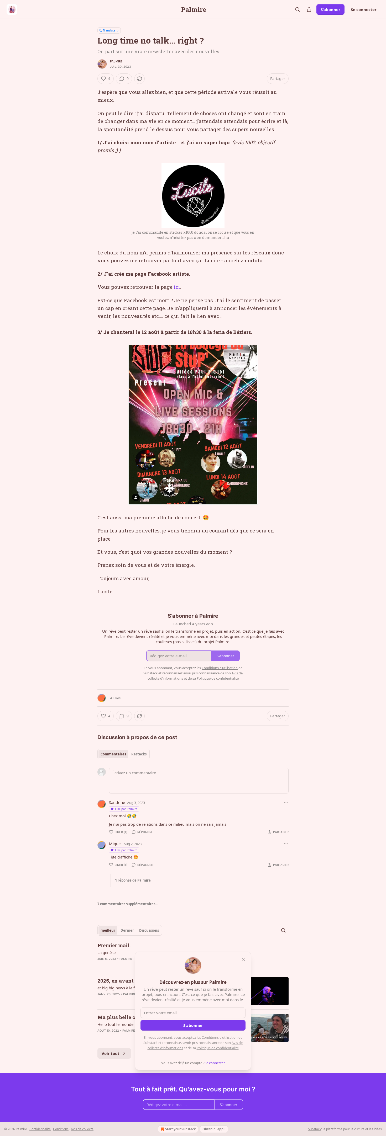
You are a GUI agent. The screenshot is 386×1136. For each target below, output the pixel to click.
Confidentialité (40, 1129)
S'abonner (330, 9)
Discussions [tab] (149, 930)
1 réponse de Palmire (133, 880)
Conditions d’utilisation (220, 1037)
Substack (314, 1129)
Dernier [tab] (127, 930)
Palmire (116, 61)
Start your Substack (180, 1129)
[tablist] (123, 754)
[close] (243, 959)
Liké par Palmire (126, 809)
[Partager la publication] (309, 9)
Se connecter (364, 9)
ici (177, 287)
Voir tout (110, 1053)
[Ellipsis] (286, 802)
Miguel (115, 843)
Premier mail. (114, 945)
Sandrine (117, 802)
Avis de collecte (82, 1129)
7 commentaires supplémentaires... (127, 904)
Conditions (61, 1129)
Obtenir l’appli (214, 1129)
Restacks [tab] (139, 754)
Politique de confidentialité (218, 1048)
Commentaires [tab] (113, 754)
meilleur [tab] (108, 930)
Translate (109, 30)
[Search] (297, 9)
